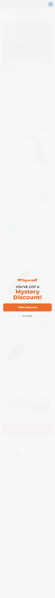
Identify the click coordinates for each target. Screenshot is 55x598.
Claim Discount (27, 307)
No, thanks (27, 316)
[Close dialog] (51, 4)
